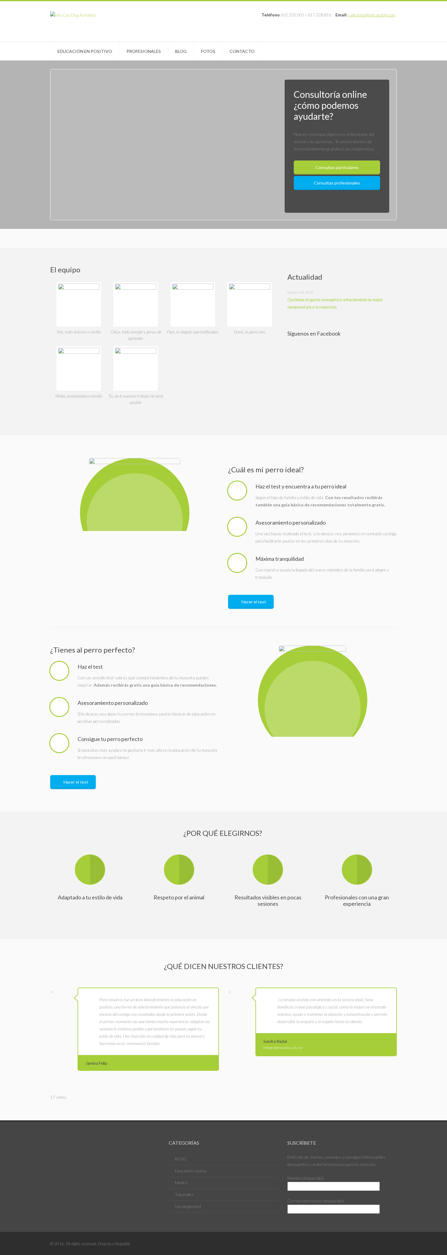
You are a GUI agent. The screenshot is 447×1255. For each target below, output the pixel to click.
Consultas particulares (337, 167)
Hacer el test (253, 601)
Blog (181, 51)
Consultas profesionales (337, 182)
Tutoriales (184, 1194)
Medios (181, 1182)
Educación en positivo (84, 51)
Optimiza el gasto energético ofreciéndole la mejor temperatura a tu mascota (335, 303)
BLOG (180, 1158)
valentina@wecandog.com (371, 14)
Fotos (208, 51)
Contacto (242, 51)
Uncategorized (188, 1206)
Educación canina (190, 1170)
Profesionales (143, 51)
